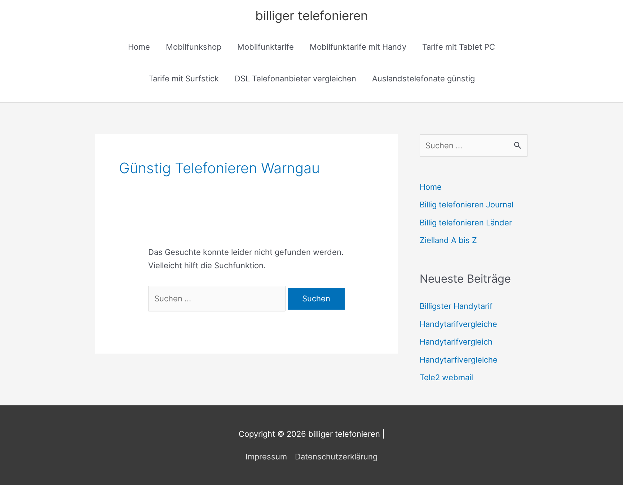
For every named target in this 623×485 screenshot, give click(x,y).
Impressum (266, 456)
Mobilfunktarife (265, 46)
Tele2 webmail (446, 377)
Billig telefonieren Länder (466, 222)
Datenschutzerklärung (336, 456)
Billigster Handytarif (456, 306)
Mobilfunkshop (193, 46)
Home (139, 46)
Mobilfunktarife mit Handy (358, 46)
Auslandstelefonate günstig (423, 78)
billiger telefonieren (311, 15)
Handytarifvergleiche (458, 324)
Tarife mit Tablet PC (458, 46)
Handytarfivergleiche (459, 359)
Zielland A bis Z (448, 240)
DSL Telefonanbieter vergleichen (295, 78)
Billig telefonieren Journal (466, 204)
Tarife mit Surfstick (184, 78)
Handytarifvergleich (456, 341)
